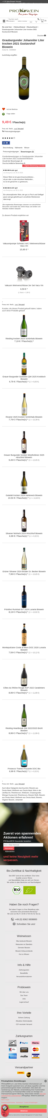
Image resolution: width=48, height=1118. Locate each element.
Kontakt (19, 8)
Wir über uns (24, 992)
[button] (6, 143)
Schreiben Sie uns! (26, 924)
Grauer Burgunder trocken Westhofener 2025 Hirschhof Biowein (24, 456)
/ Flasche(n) (13, 122)
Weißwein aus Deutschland (22, 790)
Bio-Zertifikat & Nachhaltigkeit (24, 870)
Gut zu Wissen (24, 954)
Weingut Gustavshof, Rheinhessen (14, 795)
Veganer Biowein (8, 800)
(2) (14, 138)
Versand (20, 129)
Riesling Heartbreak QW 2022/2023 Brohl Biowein (24, 729)
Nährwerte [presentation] (18, 148)
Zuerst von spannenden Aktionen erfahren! (22, 835)
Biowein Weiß (33, 795)
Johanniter (19, 800)
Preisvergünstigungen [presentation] (11, 152)
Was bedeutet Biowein (24, 941)
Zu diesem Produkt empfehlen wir (15, 215)
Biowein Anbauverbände (24, 951)
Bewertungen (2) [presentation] (27, 152)
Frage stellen (11, 114)
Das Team (24, 995)
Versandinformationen (24, 976)
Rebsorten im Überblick (24, 944)
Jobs (24, 999)
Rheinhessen (16, 793)
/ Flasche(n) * (24, 341)
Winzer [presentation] (26, 148)
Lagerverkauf (24, 1002)
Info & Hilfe (24, 964)
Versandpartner (24, 1067)
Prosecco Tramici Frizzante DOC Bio (24, 769)
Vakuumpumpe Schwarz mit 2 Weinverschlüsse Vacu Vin (24, 244)
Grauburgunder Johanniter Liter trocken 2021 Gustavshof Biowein (23, 43)
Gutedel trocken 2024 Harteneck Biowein (24, 495)
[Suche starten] (38, 19)
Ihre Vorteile (24, 1012)
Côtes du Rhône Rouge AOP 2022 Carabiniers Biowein (24, 689)
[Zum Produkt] (24, 231)
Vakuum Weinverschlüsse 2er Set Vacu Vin (24, 285)
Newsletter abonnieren (37, 8)
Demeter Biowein (24, 947)
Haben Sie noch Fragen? (24, 904)
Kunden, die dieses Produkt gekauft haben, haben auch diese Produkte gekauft (22, 310)
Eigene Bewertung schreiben (35, 166)
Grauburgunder (35, 793)
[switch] (5, 1115)
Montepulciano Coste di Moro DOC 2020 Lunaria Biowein (24, 648)
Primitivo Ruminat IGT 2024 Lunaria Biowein (24, 609)
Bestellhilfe (24, 973)
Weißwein (25, 793)
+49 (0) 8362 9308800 (26, 919)
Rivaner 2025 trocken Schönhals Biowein (24, 417)
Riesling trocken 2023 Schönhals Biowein (24, 338)
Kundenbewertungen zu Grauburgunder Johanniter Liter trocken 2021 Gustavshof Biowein (22, 158)
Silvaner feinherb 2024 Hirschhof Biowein (24, 533)
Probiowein (24, 987)
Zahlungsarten (24, 970)
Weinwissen (24, 936)
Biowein (39, 797)
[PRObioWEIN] (24, 10)
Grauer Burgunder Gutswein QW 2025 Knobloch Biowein (24, 378)
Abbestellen (10, 851)
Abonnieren (9, 848)
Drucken (40, 36)
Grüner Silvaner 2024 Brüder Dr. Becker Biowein (24, 571)
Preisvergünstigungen (12, 131)
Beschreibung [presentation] (8, 148)
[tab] (8, 148)
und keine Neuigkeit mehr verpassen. (20, 858)
